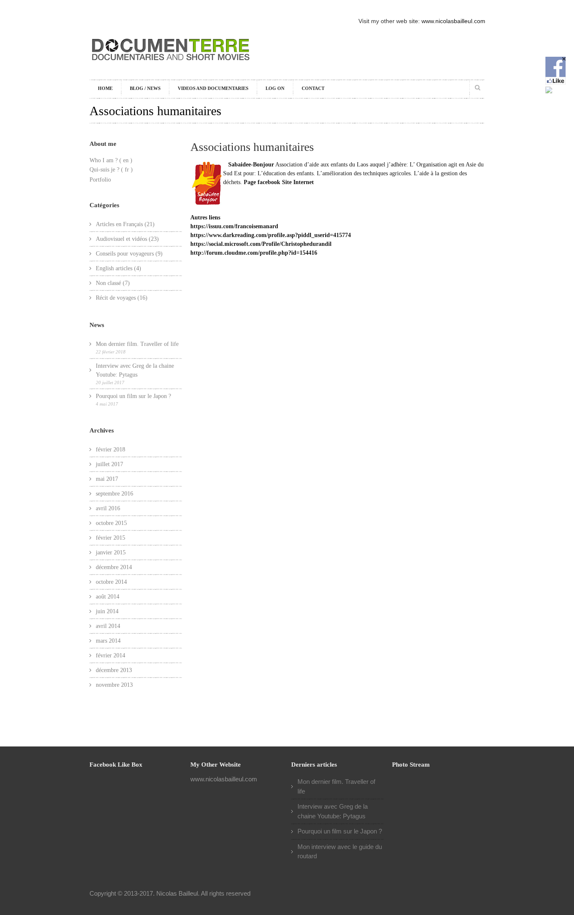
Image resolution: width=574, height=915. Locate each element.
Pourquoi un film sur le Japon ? (133, 396)
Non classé (108, 283)
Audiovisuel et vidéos (121, 239)
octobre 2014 (111, 582)
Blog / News (145, 88)
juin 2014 (107, 611)
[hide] (564, 59)
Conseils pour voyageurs (125, 254)
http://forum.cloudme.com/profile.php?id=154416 (253, 253)
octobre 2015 (111, 523)
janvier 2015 (111, 552)
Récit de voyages (116, 298)
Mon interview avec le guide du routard (340, 851)
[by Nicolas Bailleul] (171, 64)
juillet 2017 (109, 464)
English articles (114, 268)
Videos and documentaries (213, 88)
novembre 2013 (114, 685)
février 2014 (110, 655)
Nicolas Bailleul (177, 893)
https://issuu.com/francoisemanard (234, 226)
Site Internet (298, 182)
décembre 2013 (114, 670)
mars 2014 (108, 641)
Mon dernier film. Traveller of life (137, 344)
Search (477, 87)
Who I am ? (104, 160)
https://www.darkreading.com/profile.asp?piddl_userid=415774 (270, 235)
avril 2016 (108, 508)
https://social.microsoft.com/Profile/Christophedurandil (261, 244)
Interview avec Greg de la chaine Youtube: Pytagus (135, 370)
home (105, 88)
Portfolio (100, 180)
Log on (275, 88)
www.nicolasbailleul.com (453, 21)
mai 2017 (107, 479)
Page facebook (262, 182)
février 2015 (110, 538)
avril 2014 (108, 626)
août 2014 (107, 596)
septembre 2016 (114, 493)
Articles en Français (119, 224)
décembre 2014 (114, 567)
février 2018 (110, 449)
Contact (313, 88)
